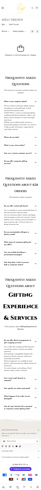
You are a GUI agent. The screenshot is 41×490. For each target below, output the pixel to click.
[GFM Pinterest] (2, 446)
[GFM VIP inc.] (20, 8)
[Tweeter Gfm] (13, 446)
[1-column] (32, 31)
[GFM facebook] (6, 446)
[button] (36, 7)
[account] (38, 487)
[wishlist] (24, 487)
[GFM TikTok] (20, 446)
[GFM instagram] (9, 446)
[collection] (10, 487)
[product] (3, 487)
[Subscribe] (37, 441)
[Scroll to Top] (37, 478)
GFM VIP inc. (24, 464)
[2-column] (37, 31)
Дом (3, 24)
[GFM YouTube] (16, 446)
